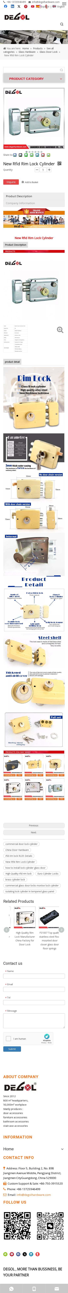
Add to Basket (31, 182)
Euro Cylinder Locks (47, 873)
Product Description (19, 196)
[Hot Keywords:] (62, 24)
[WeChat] (5, 1254)
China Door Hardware (17, 849)
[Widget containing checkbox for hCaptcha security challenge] (28, 1038)
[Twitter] (25, 1254)
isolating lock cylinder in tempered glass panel (29, 891)
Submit (12, 1049)
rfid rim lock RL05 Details (18, 855)
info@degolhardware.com (46, 1)
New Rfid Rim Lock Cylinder (20, 861)
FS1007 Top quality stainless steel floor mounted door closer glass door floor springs (46, 940)
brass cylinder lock (15, 879)
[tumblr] (37, 1254)
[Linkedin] (31, 1254)
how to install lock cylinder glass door (25, 867)
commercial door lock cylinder (21, 844)
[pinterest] (12, 1254)
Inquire (11, 182)
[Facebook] (18, 1254)
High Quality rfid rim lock (18, 873)
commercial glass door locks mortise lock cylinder (32, 885)
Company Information (20, 203)
